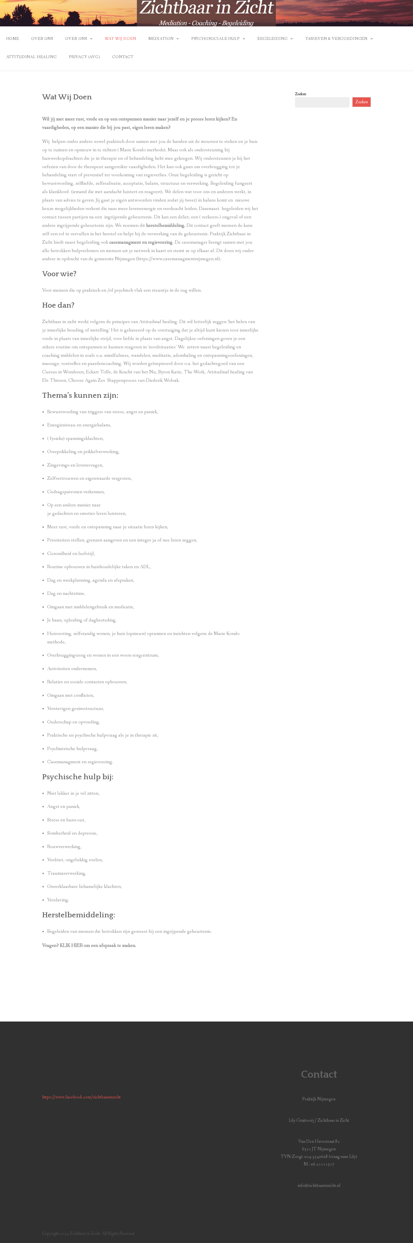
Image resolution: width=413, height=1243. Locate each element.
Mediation (161, 38)
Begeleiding (272, 38)
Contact (122, 57)
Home (12, 38)
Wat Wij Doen (120, 38)
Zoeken (300, 94)
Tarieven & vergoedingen (336, 38)
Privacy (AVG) (84, 57)
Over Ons (42, 38)
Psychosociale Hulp (215, 38)
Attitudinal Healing (31, 57)
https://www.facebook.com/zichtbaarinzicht (81, 1097)
